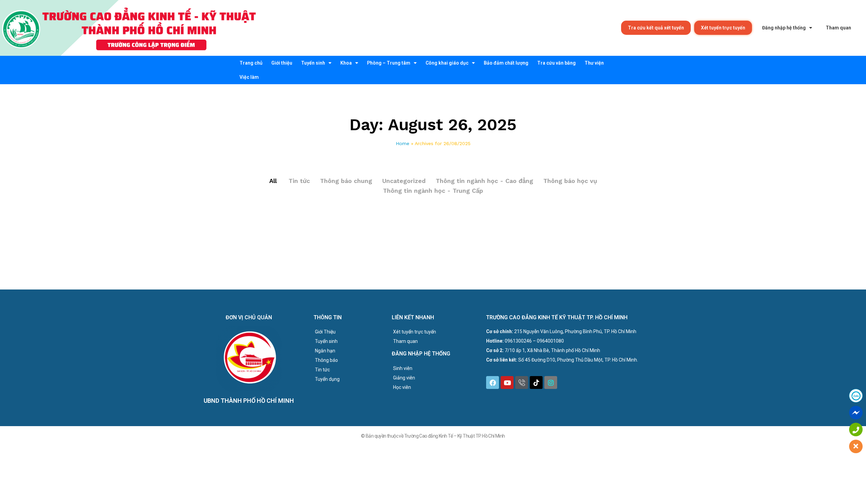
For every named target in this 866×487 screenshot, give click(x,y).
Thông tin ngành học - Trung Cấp (433, 190)
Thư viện (594, 63)
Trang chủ (251, 63)
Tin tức (299, 180)
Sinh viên (402, 368)
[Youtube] (507, 382)
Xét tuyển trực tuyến (723, 27)
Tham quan (838, 27)
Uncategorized (404, 180)
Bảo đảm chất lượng (506, 63)
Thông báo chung (346, 180)
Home (402, 143)
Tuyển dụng (327, 379)
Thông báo (326, 360)
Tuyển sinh (313, 63)
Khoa (346, 63)
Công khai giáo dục (447, 63)
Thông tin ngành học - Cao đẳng (484, 180)
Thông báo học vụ (570, 180)
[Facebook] (492, 382)
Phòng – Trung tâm (388, 63)
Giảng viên (404, 377)
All (273, 180)
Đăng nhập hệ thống (784, 27)
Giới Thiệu (325, 331)
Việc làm (249, 77)
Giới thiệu (281, 63)
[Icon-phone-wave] (521, 382)
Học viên (402, 387)
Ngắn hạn (325, 350)
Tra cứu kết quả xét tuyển (656, 27)
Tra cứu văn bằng (556, 63)
